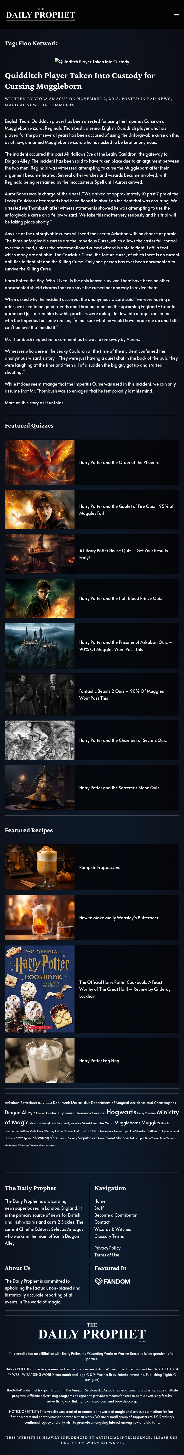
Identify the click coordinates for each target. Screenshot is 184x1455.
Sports (27, 1138)
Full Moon (39, 1113)
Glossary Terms (109, 1236)
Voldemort (11, 1145)
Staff (99, 1208)
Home (100, 1201)
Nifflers (24, 1131)
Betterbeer (28, 1102)
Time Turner (152, 1138)
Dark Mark (61, 1102)
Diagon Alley (19, 1112)
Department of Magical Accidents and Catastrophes (133, 1102)
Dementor (80, 1102)
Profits (78, 1131)
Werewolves (37, 1145)
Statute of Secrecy (66, 1138)
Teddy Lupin (137, 1138)
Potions (68, 1131)
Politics (59, 1131)
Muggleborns (127, 1123)
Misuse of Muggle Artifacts (46, 1123)
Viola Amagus (51, 98)
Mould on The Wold (98, 1123)
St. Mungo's (43, 1137)
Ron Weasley (137, 1131)
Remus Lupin (121, 1131)
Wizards (51, 1145)
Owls (33, 1131)
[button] (176, 14)
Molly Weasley (72, 1123)
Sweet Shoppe (117, 1137)
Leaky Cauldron (146, 1113)
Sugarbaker (87, 1137)
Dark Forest (45, 1103)
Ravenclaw (106, 1131)
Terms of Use (106, 1255)
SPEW (19, 1138)
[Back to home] (41, 14)
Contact (101, 1222)
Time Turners (167, 1138)
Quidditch (91, 1130)
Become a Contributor (115, 1215)
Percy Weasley (45, 1131)
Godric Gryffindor (60, 1112)
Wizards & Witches (112, 1229)
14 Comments (59, 104)
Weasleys (23, 1145)
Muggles (150, 1122)
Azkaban (12, 1102)
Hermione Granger (90, 1112)
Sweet (101, 1138)
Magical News (22, 104)
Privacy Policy (107, 1248)
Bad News (159, 98)
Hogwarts (121, 1111)
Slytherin (153, 1130)
